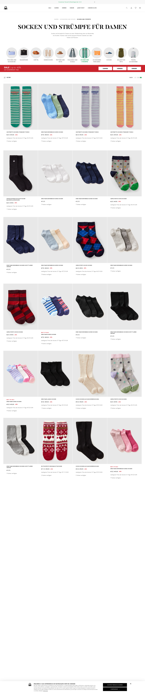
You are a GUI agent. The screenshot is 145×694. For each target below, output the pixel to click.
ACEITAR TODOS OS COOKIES (115, 685)
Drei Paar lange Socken (48, 399)
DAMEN (56, 7)
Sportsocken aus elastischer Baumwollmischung (16, 199)
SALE (49, 7)
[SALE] (72, 68)
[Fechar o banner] (130, 683)
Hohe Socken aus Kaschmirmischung (87, 399)
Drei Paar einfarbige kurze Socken (52, 132)
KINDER (72, 7)
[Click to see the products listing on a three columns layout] (141, 77)
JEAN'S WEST (81, 7)
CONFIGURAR (114, 689)
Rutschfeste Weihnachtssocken (51, 466)
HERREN (64, 7)
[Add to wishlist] (6, 86)
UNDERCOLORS (92, 7)
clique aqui (45, 690)
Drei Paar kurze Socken (48, 334)
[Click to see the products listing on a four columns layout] (138, 77)
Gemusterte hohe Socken (118, 198)
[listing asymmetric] (135, 77)
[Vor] (94, 2)
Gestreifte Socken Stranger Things (18, 132)
